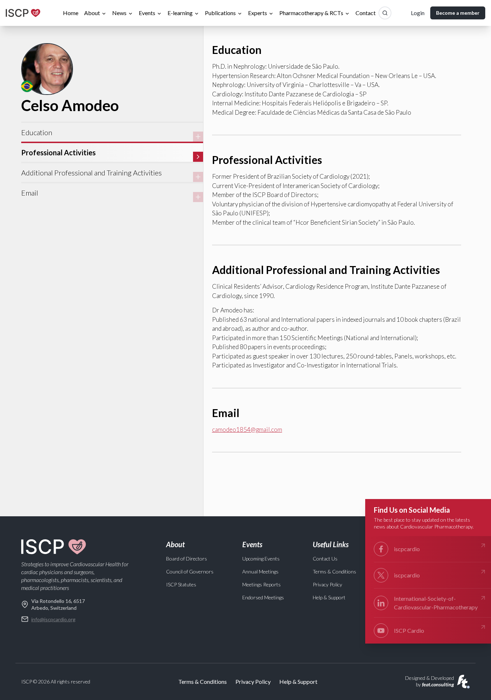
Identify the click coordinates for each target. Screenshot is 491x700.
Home (70, 12)
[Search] (384, 12)
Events (147, 12)
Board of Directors (186, 558)
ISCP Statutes (181, 584)
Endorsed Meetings (263, 597)
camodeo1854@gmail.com (247, 429)
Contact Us (325, 558)
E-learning (180, 12)
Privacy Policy (327, 584)
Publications (220, 12)
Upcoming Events (261, 558)
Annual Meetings (260, 571)
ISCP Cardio (409, 630)
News (119, 12)
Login (418, 12)
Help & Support (329, 597)
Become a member (457, 13)
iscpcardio (407, 548)
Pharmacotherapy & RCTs (311, 12)
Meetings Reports (261, 584)
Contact (365, 12)
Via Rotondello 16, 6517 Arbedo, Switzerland (58, 604)
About (92, 12)
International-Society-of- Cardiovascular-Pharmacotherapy (436, 602)
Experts (257, 12)
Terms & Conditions (334, 571)
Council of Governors (190, 571)
